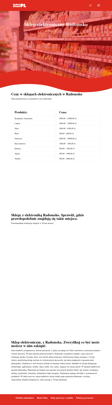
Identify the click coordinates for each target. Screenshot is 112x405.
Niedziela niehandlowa (25, 397)
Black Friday (42, 397)
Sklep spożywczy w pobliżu (62, 397)
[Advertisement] (56, 51)
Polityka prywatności (84, 397)
